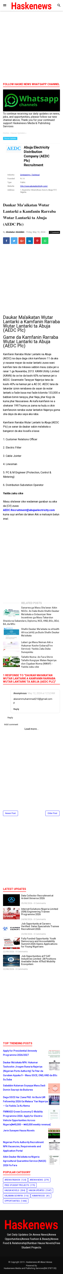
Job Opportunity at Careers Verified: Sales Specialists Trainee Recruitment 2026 (40, 926)
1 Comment (54, 232)
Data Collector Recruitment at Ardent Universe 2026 (37, 897)
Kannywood (38, 1196)
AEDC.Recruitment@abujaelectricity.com (29, 510)
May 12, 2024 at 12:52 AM (41, 693)
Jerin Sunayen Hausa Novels (19, 1130)
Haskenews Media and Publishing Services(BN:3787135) (30, 1268)
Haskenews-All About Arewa (39, 1262)
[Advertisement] (31, 48)
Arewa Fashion (12, 1180)
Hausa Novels (12, 1190)
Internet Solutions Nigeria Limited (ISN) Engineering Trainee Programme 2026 (39, 912)
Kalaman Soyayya (14, 1196)
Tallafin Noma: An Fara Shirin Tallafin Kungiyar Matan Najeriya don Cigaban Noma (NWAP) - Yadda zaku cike (38, 662)
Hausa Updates (10, 138)
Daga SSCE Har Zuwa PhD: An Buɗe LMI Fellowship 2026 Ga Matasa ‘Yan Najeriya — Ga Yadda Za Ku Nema (25, 1101)
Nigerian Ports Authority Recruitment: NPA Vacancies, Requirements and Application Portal (23, 1146)
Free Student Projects (17, 1185)
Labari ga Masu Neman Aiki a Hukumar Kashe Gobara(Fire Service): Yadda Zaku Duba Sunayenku (37, 647)
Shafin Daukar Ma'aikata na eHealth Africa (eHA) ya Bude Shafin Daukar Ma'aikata (40, 632)
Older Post (52, 813)
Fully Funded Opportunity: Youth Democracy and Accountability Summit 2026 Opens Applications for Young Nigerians (39, 942)
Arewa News (36, 1180)
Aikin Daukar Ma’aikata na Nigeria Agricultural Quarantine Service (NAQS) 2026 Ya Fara (24, 1161)
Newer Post (10, 813)
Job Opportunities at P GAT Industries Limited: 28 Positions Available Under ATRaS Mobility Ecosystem (38, 960)
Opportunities (12, 1201)
